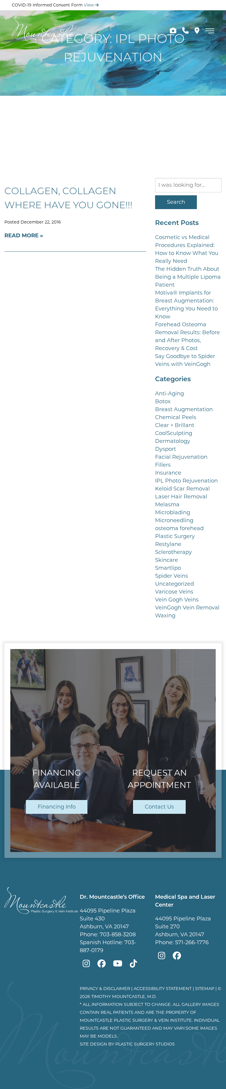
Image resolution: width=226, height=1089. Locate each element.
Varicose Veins (174, 592)
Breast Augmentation (184, 409)
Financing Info (57, 807)
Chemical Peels (175, 417)
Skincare (166, 560)
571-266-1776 (192, 942)
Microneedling (174, 520)
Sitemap (204, 988)
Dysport (165, 449)
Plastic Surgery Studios (145, 1044)
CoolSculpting (173, 433)
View (89, 5)
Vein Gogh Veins (177, 599)
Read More (21, 235)
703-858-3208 (118, 934)
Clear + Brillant (174, 425)
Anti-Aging (169, 393)
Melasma (167, 504)
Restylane (168, 544)
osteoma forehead (179, 528)
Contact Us (159, 807)
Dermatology (172, 441)
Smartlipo (168, 568)
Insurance (168, 473)
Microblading (172, 512)
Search (176, 202)
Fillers (163, 465)
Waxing (165, 615)
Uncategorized (174, 584)
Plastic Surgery (175, 536)
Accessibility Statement (163, 988)
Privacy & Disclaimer (105, 988)
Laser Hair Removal (181, 496)
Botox (163, 401)
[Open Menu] (209, 30)
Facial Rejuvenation (181, 457)
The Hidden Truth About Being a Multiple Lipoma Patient (188, 277)
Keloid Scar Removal (182, 488)
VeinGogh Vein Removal (187, 607)
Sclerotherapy (173, 552)
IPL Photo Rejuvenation (186, 481)
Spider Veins (171, 576)
